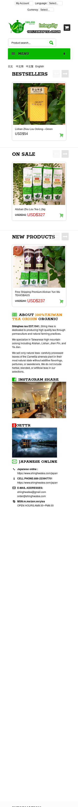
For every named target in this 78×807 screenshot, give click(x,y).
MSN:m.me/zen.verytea (31, 501)
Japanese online (38, 461)
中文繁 (29, 66)
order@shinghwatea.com (31, 496)
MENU (22, 54)
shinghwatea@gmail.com (31, 492)
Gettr (23, 425)
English (39, 66)
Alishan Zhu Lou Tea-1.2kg (30, 209)
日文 (11, 66)
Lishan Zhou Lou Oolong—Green (34, 129)
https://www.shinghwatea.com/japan (37, 473)
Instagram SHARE (38, 379)
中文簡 (20, 66)
